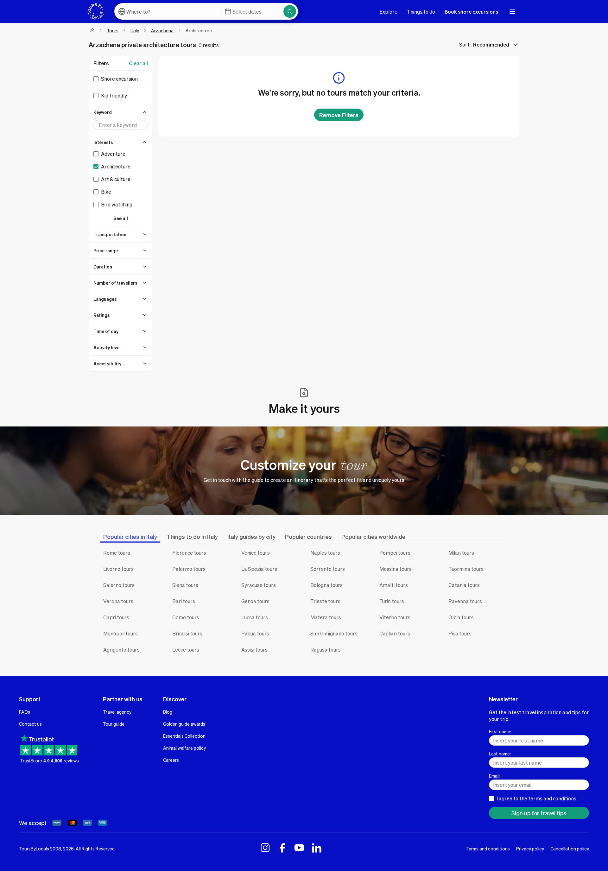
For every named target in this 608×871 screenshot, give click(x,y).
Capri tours (116, 617)
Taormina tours (466, 568)
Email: (494, 776)
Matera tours (325, 617)
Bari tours (183, 601)
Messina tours (395, 568)
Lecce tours (185, 649)
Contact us (30, 724)
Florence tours (189, 552)
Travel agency (117, 712)
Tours (112, 30)
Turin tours (391, 601)
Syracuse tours (258, 585)
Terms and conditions (488, 848)
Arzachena (162, 30)
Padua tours (255, 633)
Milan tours (461, 552)
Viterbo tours (394, 617)
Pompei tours (394, 552)
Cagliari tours (394, 633)
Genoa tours (255, 601)
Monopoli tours (120, 633)
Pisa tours (460, 633)
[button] (120, 112)
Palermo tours (189, 568)
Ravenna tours (465, 601)
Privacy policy (530, 848)
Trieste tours (325, 601)
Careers (171, 760)
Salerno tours (119, 585)
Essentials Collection (184, 736)
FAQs (24, 712)
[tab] (130, 536)
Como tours (185, 617)
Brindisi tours (187, 633)
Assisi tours (254, 649)
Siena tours (185, 585)
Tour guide (113, 724)
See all (120, 218)
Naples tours (325, 552)
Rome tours (116, 552)
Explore (388, 11)
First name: (500, 731)
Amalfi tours (393, 585)
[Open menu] (512, 11)
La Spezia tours (259, 568)
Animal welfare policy (184, 748)
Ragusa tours (325, 649)
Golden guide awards (184, 724)
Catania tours (464, 585)
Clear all (138, 63)
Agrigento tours (121, 649)
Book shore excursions (471, 11)
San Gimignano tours (334, 633)
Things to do (421, 11)
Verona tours (118, 601)
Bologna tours (326, 585)
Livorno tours (118, 568)
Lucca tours (254, 617)
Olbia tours (461, 617)
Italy (134, 30)
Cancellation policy (569, 848)
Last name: (500, 753)
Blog (167, 712)
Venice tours (255, 552)
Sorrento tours (327, 568)
